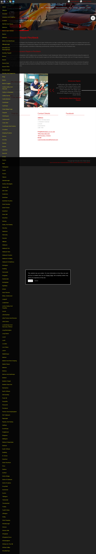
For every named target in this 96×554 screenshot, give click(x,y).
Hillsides (4, 241)
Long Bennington (6, 330)
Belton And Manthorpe (8, 41)
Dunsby (4, 143)
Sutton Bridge (6, 476)
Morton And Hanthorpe (8, 374)
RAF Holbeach (6, 415)
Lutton (4, 350)
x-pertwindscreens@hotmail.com (48, 139)
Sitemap (88, 162)
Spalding (4, 452)
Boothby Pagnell (6, 53)
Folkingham (5, 167)
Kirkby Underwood (7, 296)
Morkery (4, 371)
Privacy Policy (49, 275)
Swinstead (5, 489)
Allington (4, 10)
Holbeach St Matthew (8, 262)
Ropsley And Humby (7, 422)
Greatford (4, 211)
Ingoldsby (4, 285)
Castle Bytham (6, 99)
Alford (4, 7)
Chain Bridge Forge (7, 109)
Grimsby (4, 221)
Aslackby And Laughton (8, 17)
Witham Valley (6, 547)
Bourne (4, 59)
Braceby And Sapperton (8, 73)
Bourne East (5, 63)
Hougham (4, 275)
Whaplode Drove (6, 537)
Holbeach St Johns (7, 255)
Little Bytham (6, 314)
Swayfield (5, 486)
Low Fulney (5, 347)
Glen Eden (5, 190)
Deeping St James (7, 133)
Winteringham (6, 540)
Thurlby (4, 506)
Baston (4, 34)
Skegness (5, 435)
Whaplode (5, 534)
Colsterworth (5, 119)
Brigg (3, 76)
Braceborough (6, 70)
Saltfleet (4, 425)
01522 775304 (87, 1)
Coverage (75, 7)
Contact (88, 7)
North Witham (6, 391)
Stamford (4, 459)
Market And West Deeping (9, 360)
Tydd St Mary (6, 510)
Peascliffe (5, 401)
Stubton (4, 469)
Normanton (5, 388)
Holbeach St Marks (7, 258)
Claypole (4, 112)
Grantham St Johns (7, 201)
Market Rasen (6, 364)
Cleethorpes (5, 116)
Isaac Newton (6, 292)
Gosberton (5, 194)
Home (42, 7)
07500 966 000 (74, 1)
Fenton (4, 160)
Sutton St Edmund (7, 479)
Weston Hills (5, 530)
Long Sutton (5, 333)
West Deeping (6, 520)
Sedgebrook (5, 432)
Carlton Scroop (6, 95)
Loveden (4, 343)
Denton (4, 136)
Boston (4, 56)
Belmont (4, 37)
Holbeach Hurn (6, 251)
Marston (4, 367)
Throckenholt (5, 503)
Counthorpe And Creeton (9, 126)
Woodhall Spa (6, 551)
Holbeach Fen (6, 248)
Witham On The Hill (7, 544)
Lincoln (4, 311)
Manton (4, 357)
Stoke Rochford (6, 462)
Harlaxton (5, 231)
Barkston (4, 27)
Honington (5, 265)
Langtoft (4, 299)
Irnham (4, 289)
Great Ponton (6, 207)
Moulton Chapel (6, 381)
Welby (4, 517)
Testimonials (82, 7)
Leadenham (5, 302)
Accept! (30, 280)
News (70, 7)
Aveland (4, 20)
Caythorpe (5, 106)
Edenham (4, 150)
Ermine (4, 156)
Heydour (4, 238)
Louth (3, 340)
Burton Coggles (6, 83)
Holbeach (4, 245)
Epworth (4, 153)
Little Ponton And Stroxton (9, 318)
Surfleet (4, 472)
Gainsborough (6, 180)
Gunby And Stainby (7, 224)
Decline (36, 280)
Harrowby (5, 234)
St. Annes (5, 455)
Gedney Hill (5, 187)
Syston (4, 493)
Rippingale (5, 418)
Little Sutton (5, 321)
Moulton (4, 377)
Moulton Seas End (7, 384)
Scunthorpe (5, 428)
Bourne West (5, 66)
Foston (4, 173)
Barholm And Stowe (7, 24)
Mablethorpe (5, 354)
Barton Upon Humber (8, 30)
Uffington (4, 513)
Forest (4, 170)
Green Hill (4, 214)
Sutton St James (6, 483)
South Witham (6, 449)
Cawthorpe (5, 102)
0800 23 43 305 (50, 131)
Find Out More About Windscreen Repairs (70, 99)
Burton (4, 80)
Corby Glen (5, 122)
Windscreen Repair (49, 7)
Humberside (5, 279)
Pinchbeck (5, 408)
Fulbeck (4, 177)
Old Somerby (5, 394)
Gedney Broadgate (7, 184)
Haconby (4, 228)
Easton (4, 146)
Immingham (5, 282)
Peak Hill (4, 398)
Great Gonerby (6, 204)
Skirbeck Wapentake (7, 442)
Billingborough (6, 44)
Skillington (5, 439)
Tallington (5, 496)
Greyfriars (5, 218)
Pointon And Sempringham (9, 411)
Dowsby (4, 139)
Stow (3, 466)
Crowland (4, 129)
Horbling (4, 268)
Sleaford (4, 445)
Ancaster (4, 13)
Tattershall (5, 500)
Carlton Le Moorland (7, 92)
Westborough (6, 523)
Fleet (3, 163)
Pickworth (5, 405)
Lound (4, 337)
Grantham (5, 197)
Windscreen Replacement (61, 7)
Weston (4, 527)
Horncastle (5, 272)
